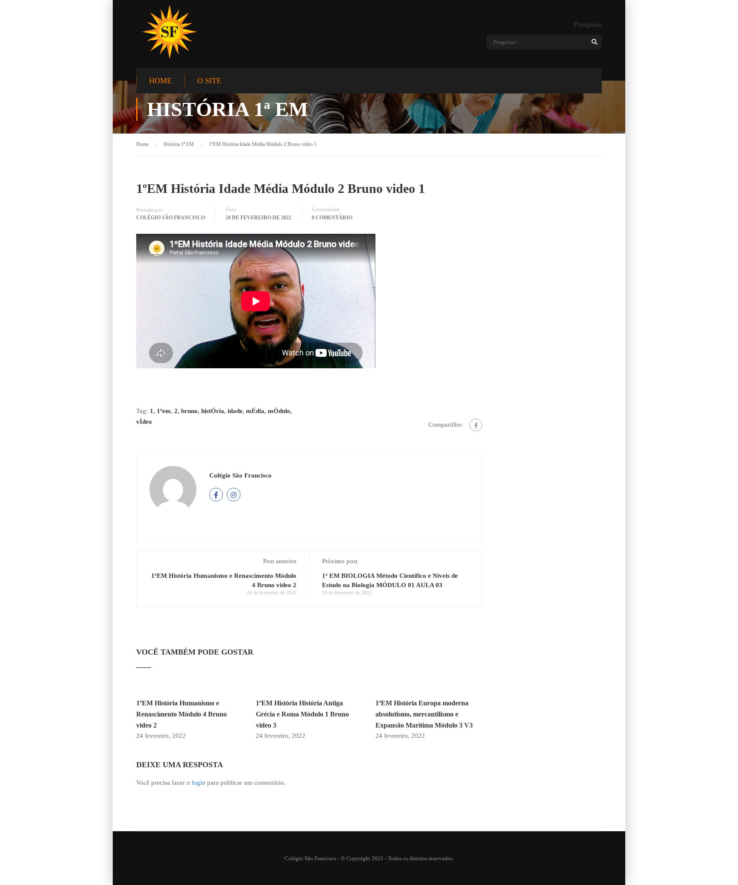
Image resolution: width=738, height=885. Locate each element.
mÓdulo (279, 411)
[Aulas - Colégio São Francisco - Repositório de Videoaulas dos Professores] (169, 31)
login (198, 782)
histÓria (212, 411)
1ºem (164, 411)
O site (209, 80)
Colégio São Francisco (170, 218)
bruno (189, 411)
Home (160, 80)
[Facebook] (475, 425)
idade (235, 411)
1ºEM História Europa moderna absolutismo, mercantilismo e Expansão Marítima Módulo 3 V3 (424, 713)
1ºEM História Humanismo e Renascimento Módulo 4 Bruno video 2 (181, 713)
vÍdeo (144, 421)
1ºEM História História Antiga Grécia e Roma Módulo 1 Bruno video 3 (302, 713)
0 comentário (332, 218)
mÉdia (255, 411)
